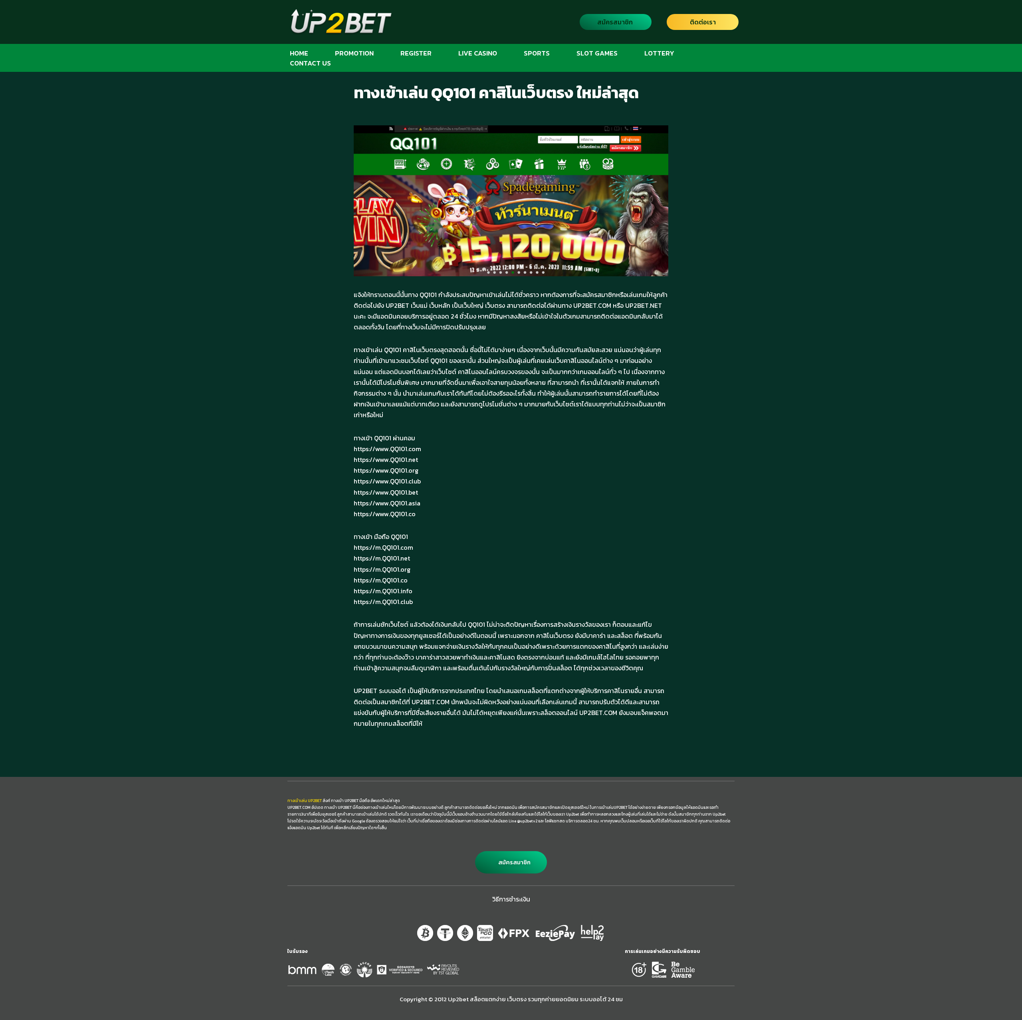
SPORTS (537, 53)
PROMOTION (354, 53)
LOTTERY (659, 53)
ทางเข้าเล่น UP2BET (304, 801)
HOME (299, 53)
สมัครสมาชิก (615, 22)
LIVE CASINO (477, 53)
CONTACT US (310, 63)
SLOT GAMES (597, 53)
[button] (511, 862)
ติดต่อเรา (703, 22)
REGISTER (416, 53)
